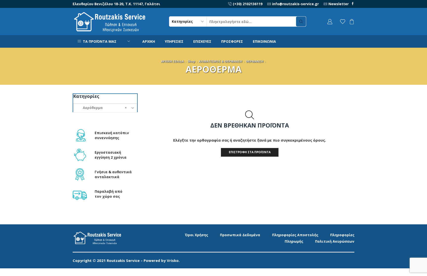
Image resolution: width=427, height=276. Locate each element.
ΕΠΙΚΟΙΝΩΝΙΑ (264, 41)
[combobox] (105, 108)
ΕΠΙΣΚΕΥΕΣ (202, 41)
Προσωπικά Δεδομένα (240, 235)
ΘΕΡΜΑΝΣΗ (254, 61)
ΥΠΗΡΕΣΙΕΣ (174, 41)
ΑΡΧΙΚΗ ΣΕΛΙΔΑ (172, 61)
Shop (191, 61)
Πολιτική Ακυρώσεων (334, 241)
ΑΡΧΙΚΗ (148, 41)
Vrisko (173, 260)
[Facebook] (352, 4)
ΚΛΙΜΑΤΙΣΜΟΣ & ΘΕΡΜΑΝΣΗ (220, 61)
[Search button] (301, 21)
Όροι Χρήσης (196, 235)
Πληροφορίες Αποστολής (295, 235)
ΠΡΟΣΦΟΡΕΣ (232, 41)
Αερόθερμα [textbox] (102, 107)
